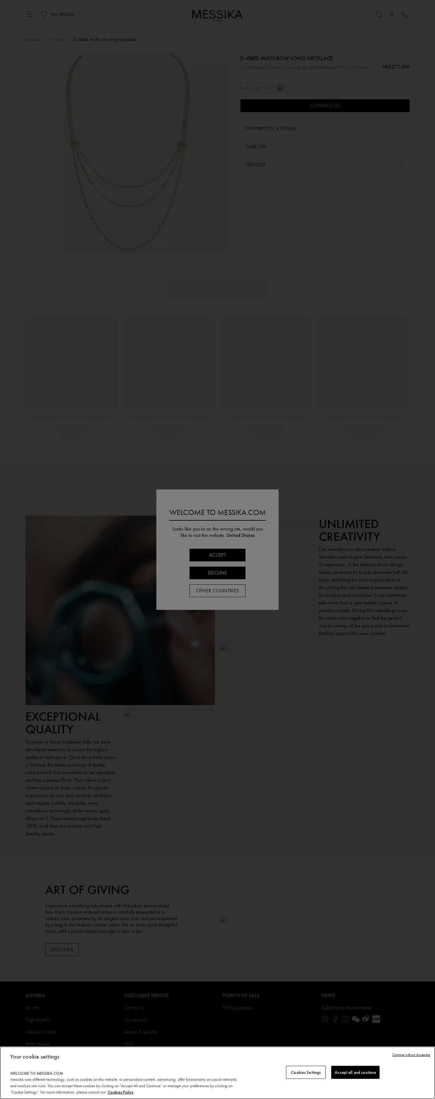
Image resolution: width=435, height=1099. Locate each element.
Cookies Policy (120, 1092)
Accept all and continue (355, 1072)
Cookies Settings (306, 1072)
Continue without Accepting (411, 1055)
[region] (217, 1072)
